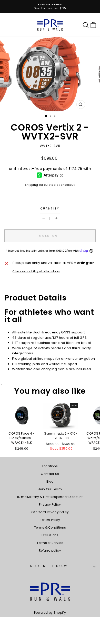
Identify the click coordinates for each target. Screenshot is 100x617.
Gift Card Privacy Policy (50, 512)
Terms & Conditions (50, 528)
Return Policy (50, 520)
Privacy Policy (50, 505)
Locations (50, 466)
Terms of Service (50, 543)
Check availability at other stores (36, 271)
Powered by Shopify (50, 612)
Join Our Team (50, 489)
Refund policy (50, 551)
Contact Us (50, 474)
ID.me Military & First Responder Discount (50, 497)
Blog (50, 482)
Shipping (31, 185)
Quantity (50, 209)
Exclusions (50, 535)
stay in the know (48, 566)
